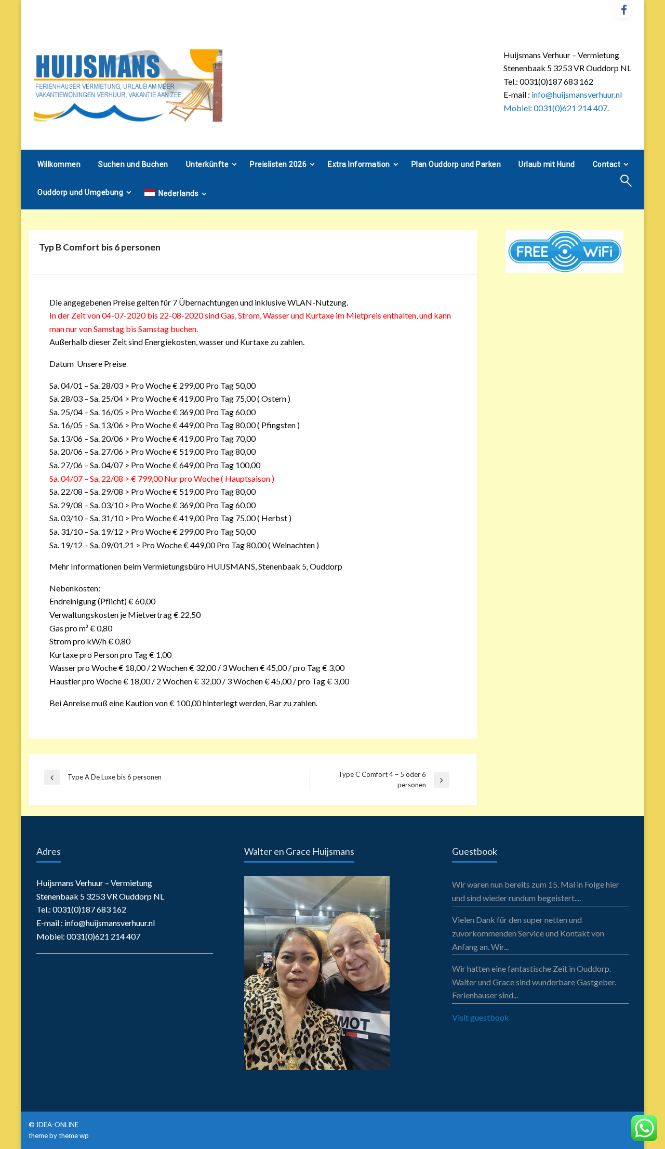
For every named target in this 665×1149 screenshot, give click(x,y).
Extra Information (359, 164)
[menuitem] (59, 164)
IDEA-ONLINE (58, 1124)
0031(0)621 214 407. (571, 108)
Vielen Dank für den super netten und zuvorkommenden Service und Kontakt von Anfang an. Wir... (528, 933)
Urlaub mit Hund (546, 164)
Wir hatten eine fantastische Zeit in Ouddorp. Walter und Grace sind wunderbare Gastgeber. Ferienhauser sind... (534, 981)
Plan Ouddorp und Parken (456, 164)
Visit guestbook (480, 1017)
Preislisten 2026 (278, 164)
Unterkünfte (207, 164)
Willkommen (59, 164)
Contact (607, 164)
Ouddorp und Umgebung (80, 192)
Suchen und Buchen (133, 164)
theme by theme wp (59, 1135)
